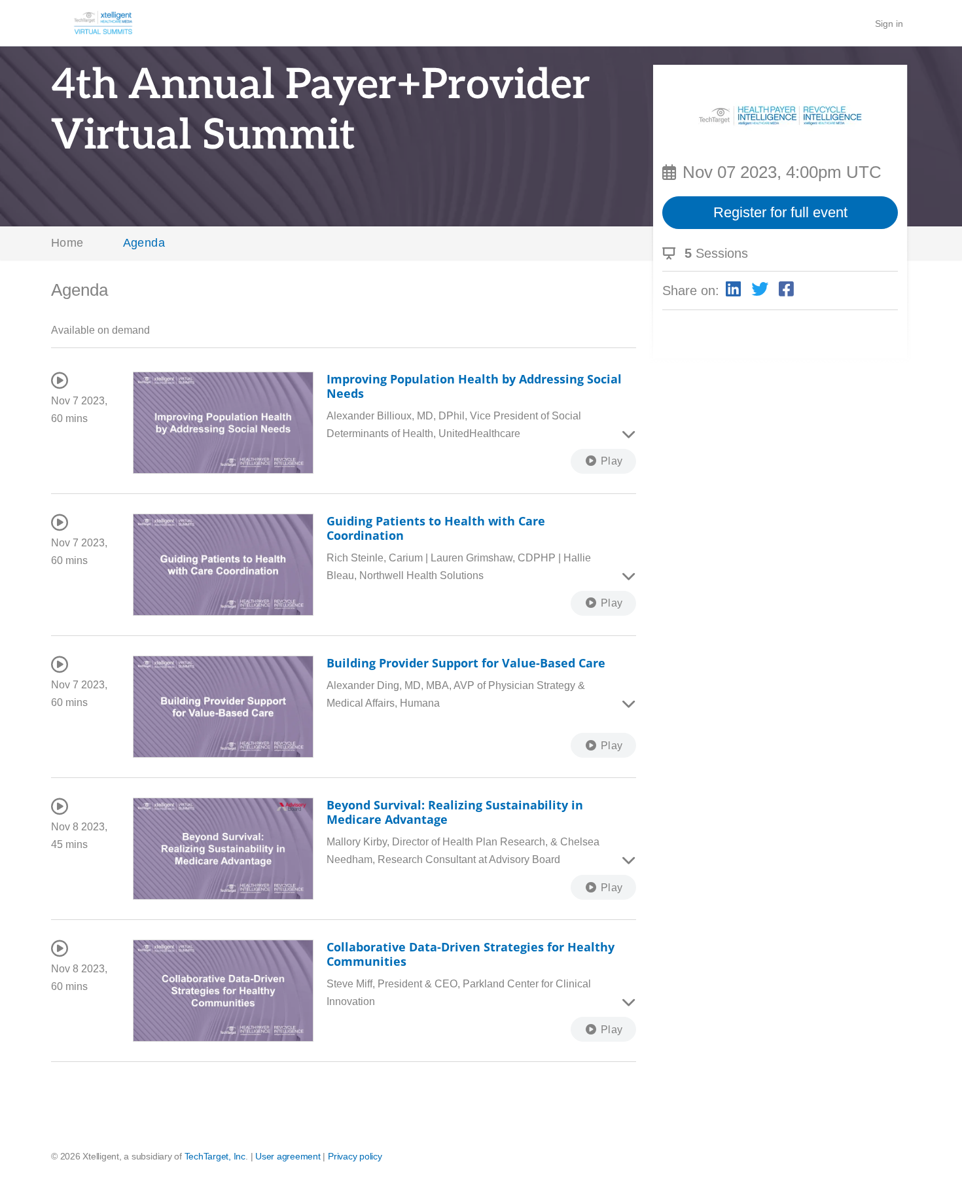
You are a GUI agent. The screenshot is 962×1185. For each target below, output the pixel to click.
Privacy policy (355, 1156)
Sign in (889, 23)
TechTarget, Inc (215, 1156)
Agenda (144, 242)
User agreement (288, 1156)
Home (67, 242)
